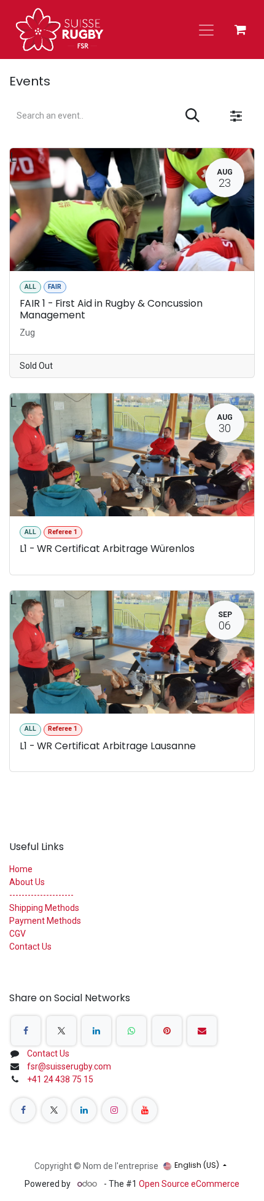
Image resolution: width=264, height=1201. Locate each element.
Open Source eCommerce (189, 1184)
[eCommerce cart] (240, 29)
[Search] (192, 116)
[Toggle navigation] (206, 29)
